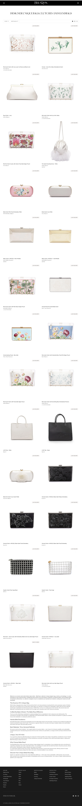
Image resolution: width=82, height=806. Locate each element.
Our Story (5, 774)
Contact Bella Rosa (7, 776)
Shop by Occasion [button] (38, 770)
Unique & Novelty (38, 778)
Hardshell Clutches (53, 774)
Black (20, 774)
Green (20, 784)
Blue (20, 782)
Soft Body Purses (53, 780)
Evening (36, 776)
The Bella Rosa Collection (10, 803)
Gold (20, 776)
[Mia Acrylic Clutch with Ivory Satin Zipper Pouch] (60, 661)
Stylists (4, 784)
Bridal (35, 772)
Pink (19, 780)
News (4, 786)
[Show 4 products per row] (77, 21)
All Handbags (52, 772)
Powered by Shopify (25, 803)
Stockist (5, 782)
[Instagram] (78, 796)
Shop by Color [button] (22, 770)
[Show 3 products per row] (75, 21)
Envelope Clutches (53, 778)
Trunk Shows (6, 780)
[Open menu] (5, 3)
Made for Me (6, 772)
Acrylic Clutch (52, 776)
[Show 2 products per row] (72, 21)
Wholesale (5, 778)
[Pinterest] (75, 796)
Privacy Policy (68, 774)
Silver (20, 778)
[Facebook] (73, 796)
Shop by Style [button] (52, 770)
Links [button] (66, 770)
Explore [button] (5, 770)
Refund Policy (68, 772)
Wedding (36, 774)
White (20, 772)
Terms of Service (68, 778)
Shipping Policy (68, 776)
